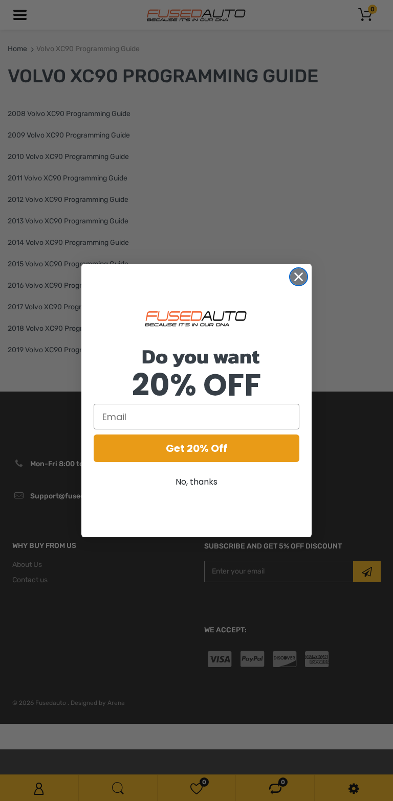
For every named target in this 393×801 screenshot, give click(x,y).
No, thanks (196, 482)
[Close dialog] (299, 277)
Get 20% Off (196, 448)
